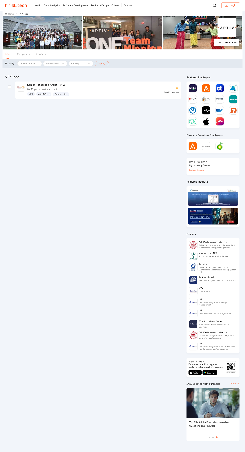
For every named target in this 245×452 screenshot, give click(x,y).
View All (235, 383)
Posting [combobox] (75, 63)
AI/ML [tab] (38, 5)
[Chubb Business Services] (206, 146)
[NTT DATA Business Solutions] (192, 110)
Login (233, 5)
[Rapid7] (233, 110)
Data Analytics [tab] (52, 5)
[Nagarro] (192, 121)
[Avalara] (206, 88)
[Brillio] (192, 88)
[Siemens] (233, 99)
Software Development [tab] (75, 5)
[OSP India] (192, 99)
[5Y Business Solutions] (220, 110)
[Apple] (206, 121)
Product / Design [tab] (100, 5)
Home (11, 14)
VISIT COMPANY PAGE (226, 42)
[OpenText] (220, 88)
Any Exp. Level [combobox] (27, 63)
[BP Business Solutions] (220, 146)
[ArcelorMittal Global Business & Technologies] (220, 121)
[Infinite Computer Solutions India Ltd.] (233, 88)
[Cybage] (220, 99)
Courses (128, 5)
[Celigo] (206, 110)
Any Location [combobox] (52, 63)
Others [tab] (115, 5)
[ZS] (206, 99)
